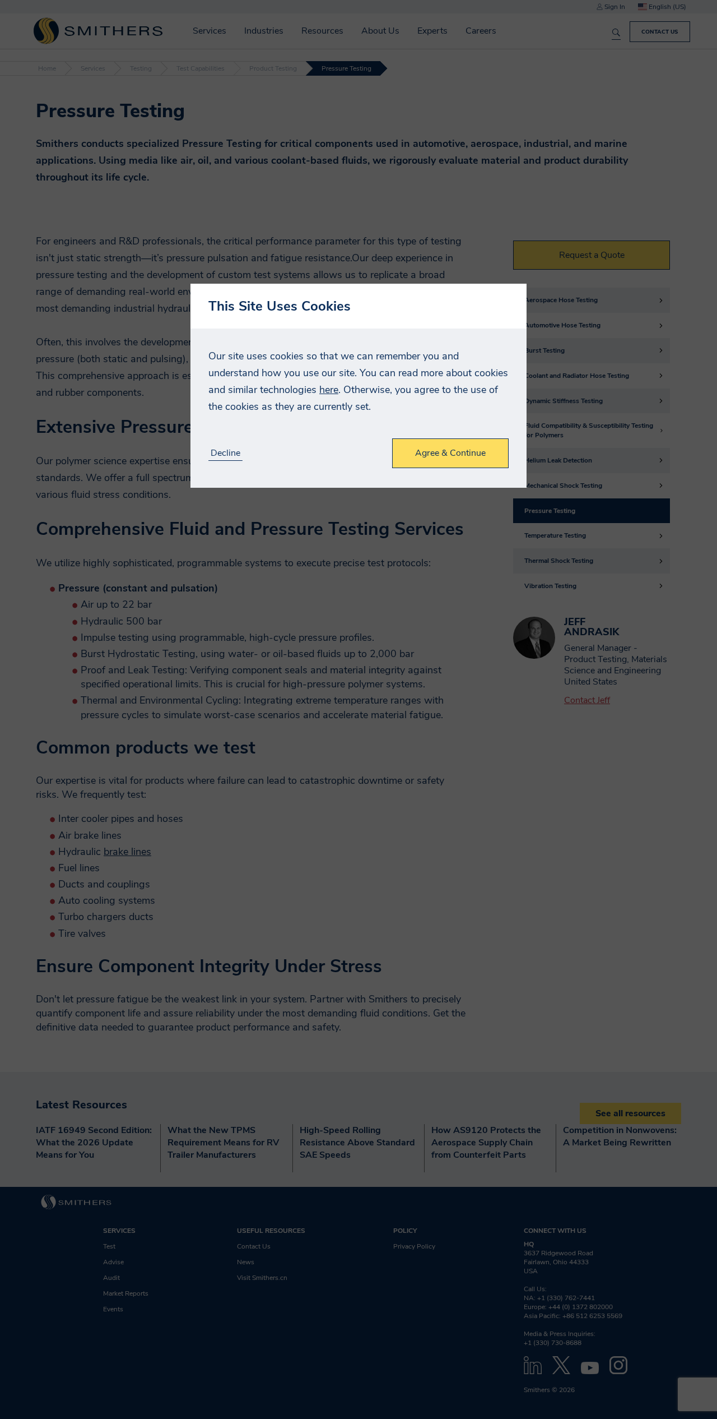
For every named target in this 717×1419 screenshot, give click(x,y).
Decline (225, 453)
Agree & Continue (450, 453)
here (328, 389)
